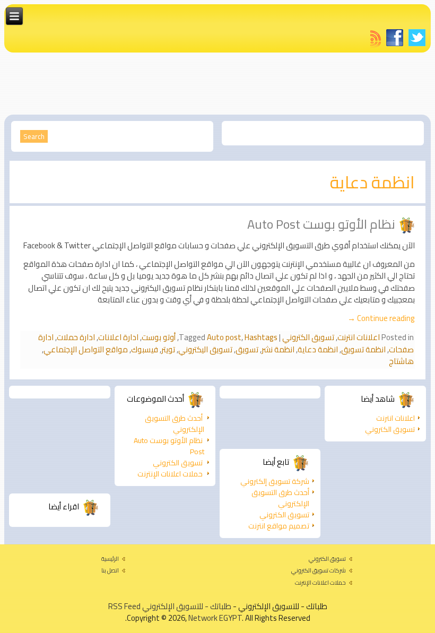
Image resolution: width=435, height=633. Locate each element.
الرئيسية (110, 558)
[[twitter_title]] (416, 37)
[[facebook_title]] (394, 37)
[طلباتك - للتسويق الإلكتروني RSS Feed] (375, 38)
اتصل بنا (110, 570)
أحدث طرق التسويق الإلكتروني (174, 423)
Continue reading (381, 318)
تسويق (247, 349)
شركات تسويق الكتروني (318, 570)
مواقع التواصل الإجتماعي (86, 349)
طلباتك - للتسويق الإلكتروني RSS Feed (169, 606)
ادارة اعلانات (118, 337)
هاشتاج (401, 361)
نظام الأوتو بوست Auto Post (321, 224)
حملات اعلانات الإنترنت (170, 474)
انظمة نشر (278, 349)
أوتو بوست (159, 337)
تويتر (168, 349)
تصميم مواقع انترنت (278, 526)
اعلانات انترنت (358, 337)
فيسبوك (144, 349)
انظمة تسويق (363, 349)
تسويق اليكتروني (205, 349)
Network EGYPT (215, 618)
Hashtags (261, 337)
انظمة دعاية (318, 349)
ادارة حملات (76, 337)
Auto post (224, 337)
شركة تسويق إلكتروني (274, 481)
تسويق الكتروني (308, 337)
